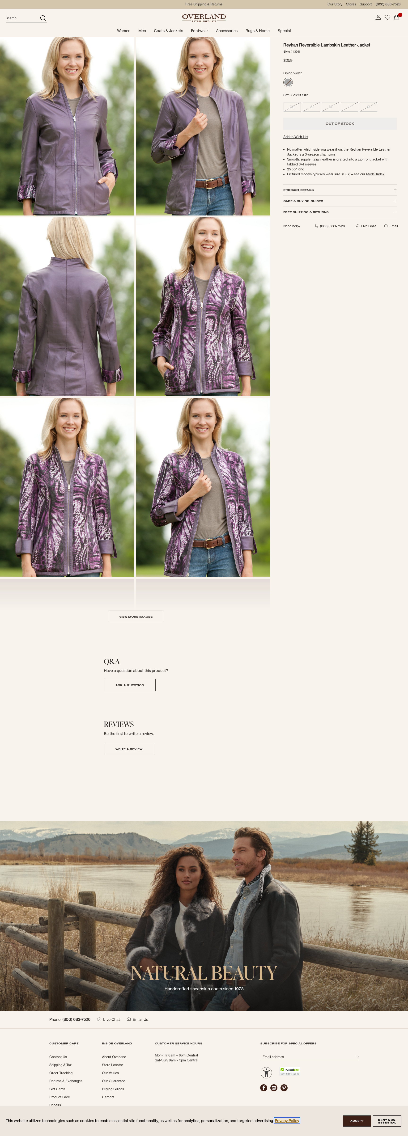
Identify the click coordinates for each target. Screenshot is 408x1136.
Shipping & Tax (60, 1065)
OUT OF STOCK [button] (340, 124)
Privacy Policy (287, 1120)
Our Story (334, 4)
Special (284, 30)
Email (394, 226)
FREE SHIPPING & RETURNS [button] (306, 212)
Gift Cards (57, 1089)
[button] (378, 17)
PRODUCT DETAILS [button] (298, 190)
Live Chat (111, 1019)
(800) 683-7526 (388, 4)
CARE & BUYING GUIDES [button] (303, 201)
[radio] (288, 82)
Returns (216, 4)
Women (123, 30)
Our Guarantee (113, 1081)
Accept (357, 1121)
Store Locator (112, 1065)
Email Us (140, 1019)
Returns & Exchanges (65, 1081)
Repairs (55, 1105)
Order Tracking (60, 1073)
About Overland (114, 1057)
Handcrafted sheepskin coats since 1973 (204, 989)
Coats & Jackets (168, 30)
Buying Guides (113, 1089)
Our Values (110, 1073)
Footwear (199, 30)
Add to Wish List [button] (295, 137)
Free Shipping (195, 4)
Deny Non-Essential (387, 1121)
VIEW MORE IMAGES (136, 616)
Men (142, 30)
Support (366, 4)
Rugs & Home (258, 30)
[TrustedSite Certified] (289, 1071)
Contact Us (58, 1057)
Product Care (59, 1097)
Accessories (227, 30)
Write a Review (128, 749)
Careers (108, 1097)
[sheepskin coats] (204, 915)
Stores (351, 4)
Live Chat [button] (368, 226)
